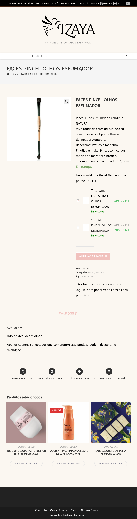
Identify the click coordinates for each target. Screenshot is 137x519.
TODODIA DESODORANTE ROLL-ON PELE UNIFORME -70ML (26, 453)
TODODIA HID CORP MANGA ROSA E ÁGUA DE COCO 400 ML (68, 453)
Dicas (74, 510)
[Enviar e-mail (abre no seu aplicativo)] (127, 3)
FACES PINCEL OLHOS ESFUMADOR (39, 74)
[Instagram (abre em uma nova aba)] (118, 3)
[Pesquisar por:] (45, 56)
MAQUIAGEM (87, 276)
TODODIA (30, 447)
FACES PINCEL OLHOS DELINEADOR (101, 225)
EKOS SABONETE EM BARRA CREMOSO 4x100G (110, 453)
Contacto (41, 510)
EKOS (106, 447)
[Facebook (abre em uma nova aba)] (105, 3)
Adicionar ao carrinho (93, 256)
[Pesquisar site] (126, 56)
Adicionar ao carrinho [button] (26, 463)
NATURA (100, 272)
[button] (66, 101)
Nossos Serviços (91, 510)
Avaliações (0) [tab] (68, 313)
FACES (91, 272)
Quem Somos (58, 510)
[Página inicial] (8, 74)
